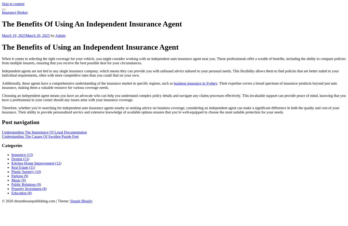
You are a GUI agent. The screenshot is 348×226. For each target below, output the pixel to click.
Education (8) (21, 193)
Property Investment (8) (29, 189)
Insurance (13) (22, 155)
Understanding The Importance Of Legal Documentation (44, 132)
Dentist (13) (20, 159)
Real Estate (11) (23, 167)
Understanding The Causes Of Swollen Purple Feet (40, 137)
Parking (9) (19, 176)
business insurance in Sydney (195, 83)
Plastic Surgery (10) (26, 172)
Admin (60, 36)
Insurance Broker (15, 12)
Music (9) (18, 180)
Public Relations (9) (26, 185)
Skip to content (13, 4)
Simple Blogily (81, 201)
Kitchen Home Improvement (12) (36, 163)
